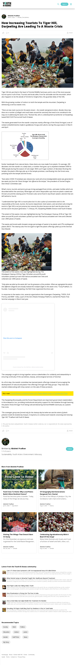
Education (6, 632)
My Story (6, 642)
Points (25, 654)
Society (5, 627)
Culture (16, 632)
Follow (70, 449)
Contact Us (14, 657)
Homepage (5, 654)
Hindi (14, 627)
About (11, 654)
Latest (25, 632)
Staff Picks (15, 637)
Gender (5, 637)
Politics (22, 627)
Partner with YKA (18, 654)
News (25, 637)
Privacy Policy (21, 657)
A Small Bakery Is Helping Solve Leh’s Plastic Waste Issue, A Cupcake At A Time (38, 393)
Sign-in (64, 4)
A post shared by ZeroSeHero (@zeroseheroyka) (28, 367)
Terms (8, 657)
